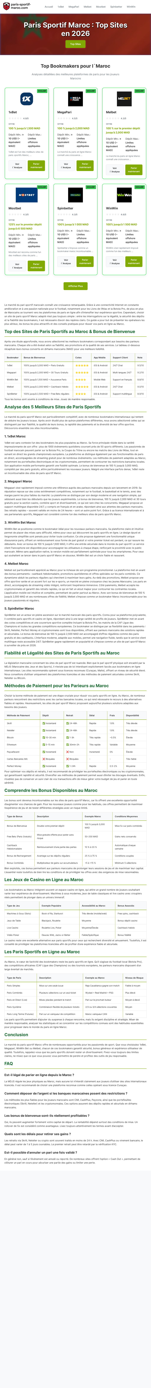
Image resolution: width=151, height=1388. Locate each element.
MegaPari (74, 6)
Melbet (87, 6)
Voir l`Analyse (17, 166)
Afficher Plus (75, 286)
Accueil (49, 6)
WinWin (131, 6)
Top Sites (75, 43)
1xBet (61, 6)
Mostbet (101, 6)
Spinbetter (116, 6)
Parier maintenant (36, 166)
